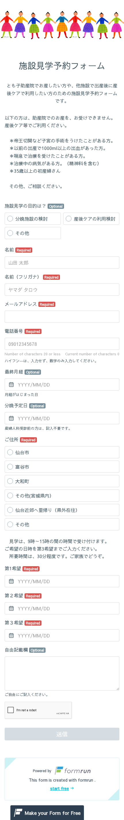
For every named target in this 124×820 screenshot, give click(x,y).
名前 (18, 249)
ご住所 (20, 439)
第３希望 (22, 622)
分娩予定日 (24, 405)
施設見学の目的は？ (34, 205)
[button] (62, 779)
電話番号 (22, 331)
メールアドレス (29, 304)
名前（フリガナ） (32, 276)
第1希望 (21, 568)
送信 (62, 734)
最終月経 (22, 371)
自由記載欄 (24, 649)
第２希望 (22, 595)
